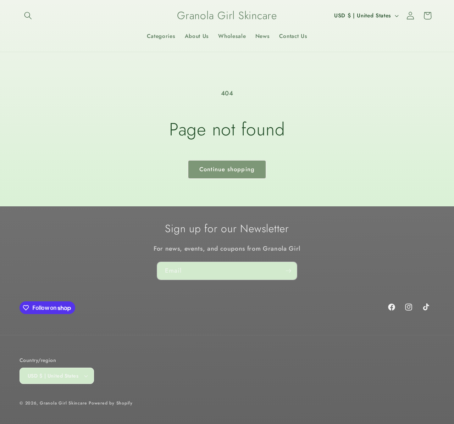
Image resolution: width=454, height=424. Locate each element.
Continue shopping (227, 169)
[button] (28, 15)
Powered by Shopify (111, 403)
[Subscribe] (288, 271)
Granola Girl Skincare (63, 403)
